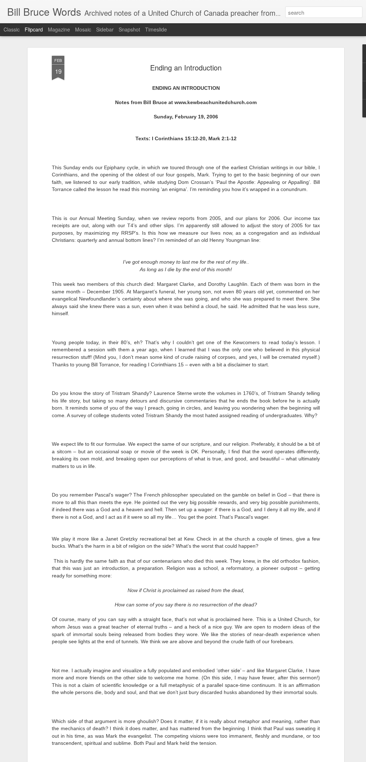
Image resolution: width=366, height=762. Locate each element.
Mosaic (83, 29)
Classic (12, 29)
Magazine (59, 29)
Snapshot (129, 29)
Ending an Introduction (186, 67)
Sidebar (105, 29)
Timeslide (156, 29)
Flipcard (34, 29)
